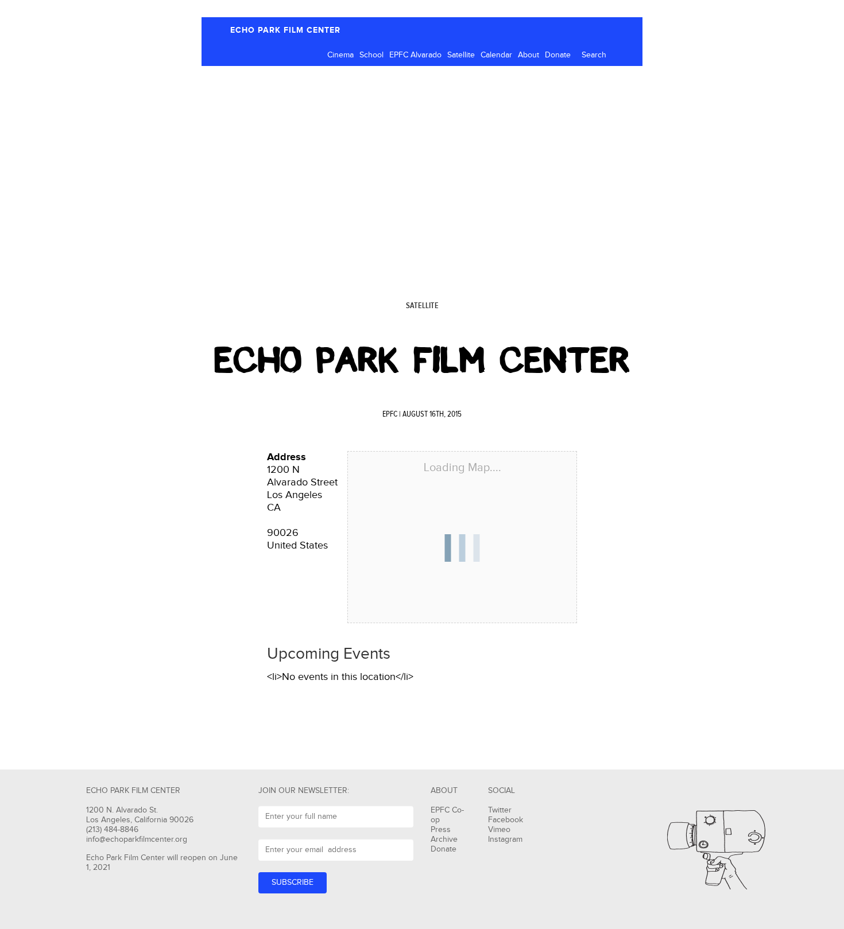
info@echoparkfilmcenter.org (136, 839)
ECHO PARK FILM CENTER (285, 30)
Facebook (505, 820)
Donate (558, 55)
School (371, 55)
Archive (444, 839)
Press (441, 829)
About (528, 55)
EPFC (389, 414)
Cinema (340, 55)
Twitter (500, 810)
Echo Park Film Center (422, 360)
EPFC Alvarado (415, 55)
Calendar (496, 55)
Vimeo (499, 829)
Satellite (461, 55)
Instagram (505, 839)
